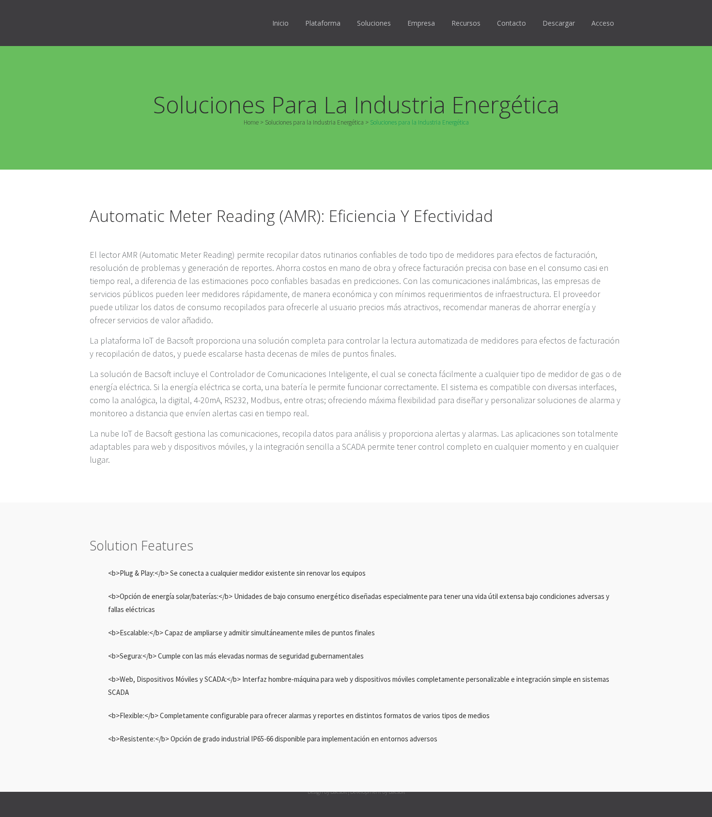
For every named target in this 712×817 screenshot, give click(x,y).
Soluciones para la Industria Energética (314, 122)
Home (251, 122)
